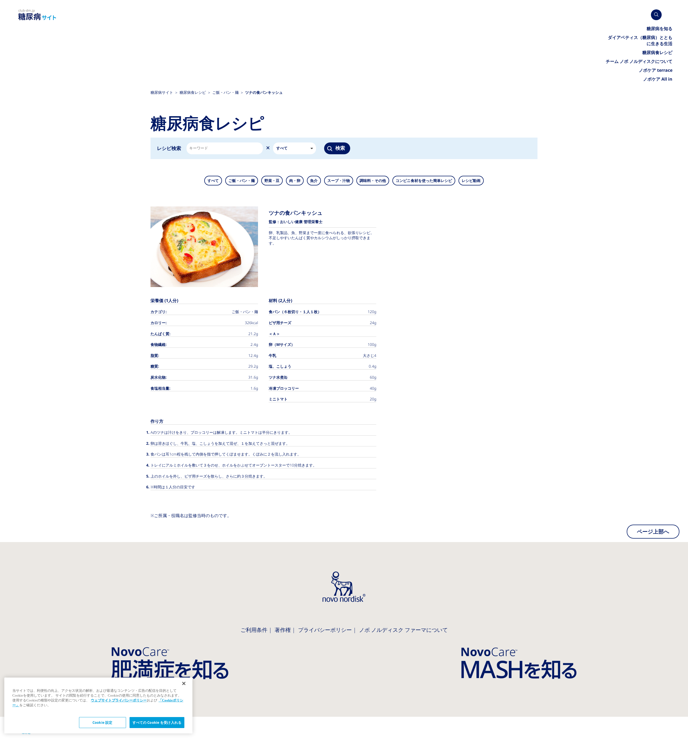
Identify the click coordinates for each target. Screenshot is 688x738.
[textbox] (198, 148)
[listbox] (294, 148)
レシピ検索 (169, 148)
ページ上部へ (653, 531)
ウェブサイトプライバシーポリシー (119, 700)
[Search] (656, 14)
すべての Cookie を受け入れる (156, 722)
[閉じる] (184, 683)
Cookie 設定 (102, 722)
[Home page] (37, 15)
